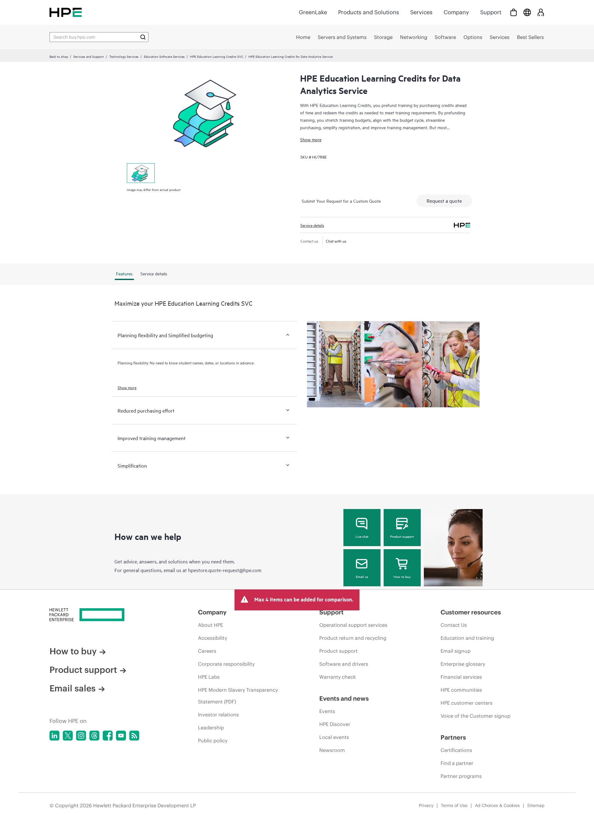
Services (421, 12)
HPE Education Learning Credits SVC (216, 56)
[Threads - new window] (94, 736)
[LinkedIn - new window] (54, 736)
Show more (310, 139)
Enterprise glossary (463, 664)
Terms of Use (454, 805)
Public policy (212, 740)
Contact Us (454, 625)
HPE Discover (334, 724)
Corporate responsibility (226, 664)
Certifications (456, 750)
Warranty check (337, 677)
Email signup (456, 651)
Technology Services (124, 56)
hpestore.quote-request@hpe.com (224, 570)
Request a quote (444, 200)
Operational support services (353, 625)
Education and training (467, 638)
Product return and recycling (352, 638)
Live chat (361, 536)
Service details (312, 225)
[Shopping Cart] (513, 12)
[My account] (540, 12)
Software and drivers (343, 664)
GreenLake (313, 12)
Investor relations (218, 714)
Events (327, 711)
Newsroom (332, 750)
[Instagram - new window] (81, 736)
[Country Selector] (527, 12)
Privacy (426, 805)
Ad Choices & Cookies (497, 805)
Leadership (211, 727)
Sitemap (535, 805)
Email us (362, 576)
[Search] (142, 37)
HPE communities (461, 690)
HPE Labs (209, 677)
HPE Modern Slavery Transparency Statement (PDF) (238, 696)
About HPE (210, 625)
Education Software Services (164, 56)
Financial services (461, 677)
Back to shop (59, 56)
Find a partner (457, 763)
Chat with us (336, 241)
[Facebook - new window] (108, 736)
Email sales (73, 688)
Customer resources (471, 612)
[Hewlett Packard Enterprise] (66, 12)
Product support (402, 536)
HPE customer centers (467, 703)
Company (456, 12)
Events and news (344, 698)
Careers (207, 651)
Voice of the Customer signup (475, 716)
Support (490, 12)
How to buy (402, 576)
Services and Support (88, 56)
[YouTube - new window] (121, 736)
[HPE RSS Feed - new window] (134, 736)
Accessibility (212, 638)
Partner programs (461, 776)
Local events (334, 737)
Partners (453, 737)
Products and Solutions (368, 12)
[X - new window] (68, 736)
